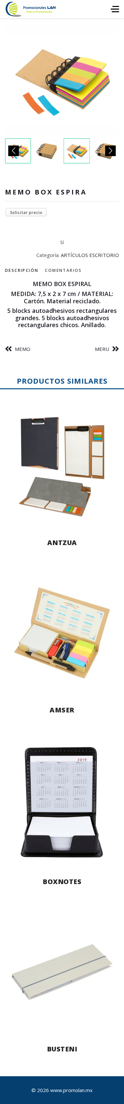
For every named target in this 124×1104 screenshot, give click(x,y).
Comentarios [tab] (63, 270)
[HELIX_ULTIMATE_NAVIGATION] (115, 9)
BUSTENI (62, 1048)
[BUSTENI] (62, 972)
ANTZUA (62, 542)
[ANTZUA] (62, 466)
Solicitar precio (26, 212)
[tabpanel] (62, 304)
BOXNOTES (62, 881)
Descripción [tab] (21, 270)
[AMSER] (62, 633)
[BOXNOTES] (62, 802)
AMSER (62, 709)
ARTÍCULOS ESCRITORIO (90, 255)
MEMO (22, 349)
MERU (102, 349)
